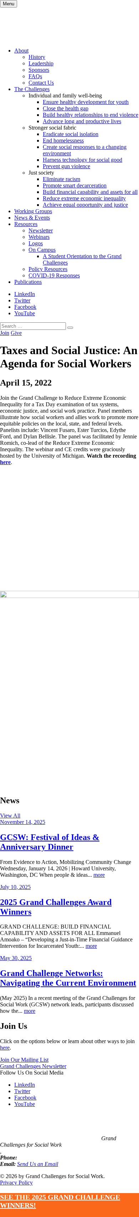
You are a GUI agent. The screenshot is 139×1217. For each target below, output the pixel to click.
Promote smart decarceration (75, 185)
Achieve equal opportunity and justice (85, 205)
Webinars (39, 237)
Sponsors (39, 70)
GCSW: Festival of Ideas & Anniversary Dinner (49, 842)
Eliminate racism (61, 179)
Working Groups (33, 211)
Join (4, 333)
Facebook (25, 307)
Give (16, 333)
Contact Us (41, 83)
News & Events (32, 218)
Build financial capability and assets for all (90, 192)
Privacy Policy (16, 1183)
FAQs (35, 76)
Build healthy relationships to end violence (90, 115)
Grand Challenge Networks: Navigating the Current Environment (68, 978)
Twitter (22, 300)
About (21, 50)
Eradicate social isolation (70, 134)
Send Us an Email (37, 1164)
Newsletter (41, 230)
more (99, 875)
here (5, 462)
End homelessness (63, 140)
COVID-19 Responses (54, 275)
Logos (36, 243)
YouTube (24, 313)
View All (10, 816)
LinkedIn (24, 294)
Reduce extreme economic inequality (84, 198)
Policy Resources (48, 269)
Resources (25, 224)
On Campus (42, 250)
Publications (28, 282)
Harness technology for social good (82, 160)
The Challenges (32, 89)
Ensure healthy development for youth (86, 102)
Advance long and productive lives (82, 121)
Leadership (41, 63)
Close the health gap (65, 108)
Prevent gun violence (66, 166)
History (37, 57)
